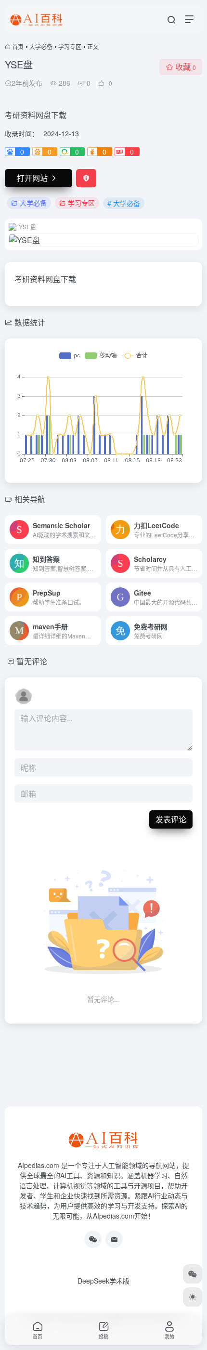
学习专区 (69, 46)
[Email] (114, 1239)
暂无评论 (31, 661)
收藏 (185, 66)
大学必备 (40, 46)
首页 (18, 46)
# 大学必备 (123, 203)
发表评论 (170, 819)
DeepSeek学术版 (103, 1280)
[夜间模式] (192, 1297)
